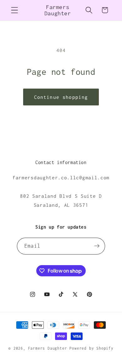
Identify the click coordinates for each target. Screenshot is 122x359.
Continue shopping (61, 97)
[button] (15, 10)
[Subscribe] (97, 246)
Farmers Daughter (49, 348)
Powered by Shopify (91, 348)
